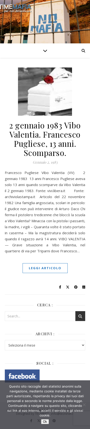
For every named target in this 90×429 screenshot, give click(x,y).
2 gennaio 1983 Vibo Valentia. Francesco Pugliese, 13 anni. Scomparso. (45, 139)
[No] (84, 404)
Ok (45, 421)
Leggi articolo (45, 268)
